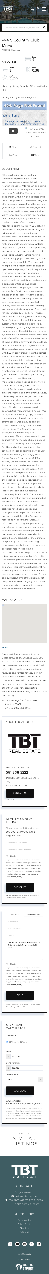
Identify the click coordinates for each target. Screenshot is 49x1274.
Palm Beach (33, 700)
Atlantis (9, 704)
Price (8, 1051)
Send (20, 995)
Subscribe (20, 887)
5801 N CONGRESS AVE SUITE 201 (26, 1202)
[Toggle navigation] (44, 9)
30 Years (12, 1042)
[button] (44, 27)
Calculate (20, 1091)
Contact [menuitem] (24, 1232)
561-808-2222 (17, 772)
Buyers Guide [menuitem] (24, 1220)
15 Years (23, 1042)
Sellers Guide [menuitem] (24, 1224)
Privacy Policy (16, 877)
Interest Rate (12, 1074)
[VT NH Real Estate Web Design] (24, 1267)
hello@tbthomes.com (26, 1196)
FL (23, 700)
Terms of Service (23, 1007)
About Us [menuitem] (24, 1228)
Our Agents (11, 800)
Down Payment (13, 1063)
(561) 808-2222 (32, 9)
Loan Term (11, 1035)
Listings (15, 700)
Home (5, 700)
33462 (18, 704)
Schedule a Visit (33, 914)
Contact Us (20, 793)
